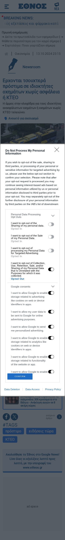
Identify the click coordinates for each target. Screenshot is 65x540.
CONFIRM (20, 376)
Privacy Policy (53, 389)
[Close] (58, 150)
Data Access (32, 389)
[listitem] (32, 215)
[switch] (51, 224)
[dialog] (32, 270)
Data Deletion (12, 389)
